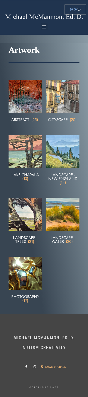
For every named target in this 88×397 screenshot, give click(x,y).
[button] (44, 26)
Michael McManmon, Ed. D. (44, 16)
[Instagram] (36, 367)
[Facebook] (27, 367)
